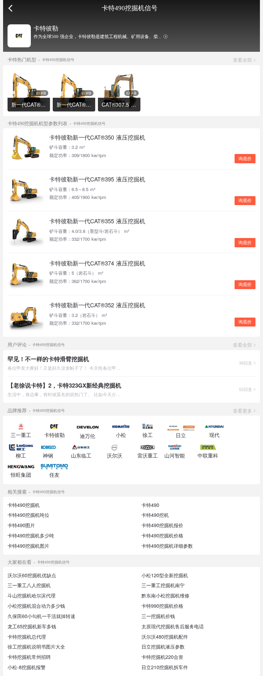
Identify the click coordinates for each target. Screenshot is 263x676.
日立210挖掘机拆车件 (164, 667)
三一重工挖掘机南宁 (163, 585)
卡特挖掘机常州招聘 (29, 656)
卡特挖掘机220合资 (162, 656)
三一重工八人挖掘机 (29, 585)
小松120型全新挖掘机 (164, 575)
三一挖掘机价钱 (158, 616)
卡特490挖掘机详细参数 (167, 545)
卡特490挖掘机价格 (162, 535)
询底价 (245, 158)
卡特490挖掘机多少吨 (31, 535)
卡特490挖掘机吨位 (28, 514)
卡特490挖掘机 (24, 504)
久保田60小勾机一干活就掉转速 (41, 616)
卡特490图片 (21, 525)
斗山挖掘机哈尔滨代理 (31, 595)
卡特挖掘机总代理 (27, 636)
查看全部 (242, 59)
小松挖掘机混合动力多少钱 (36, 605)
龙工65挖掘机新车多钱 (32, 626)
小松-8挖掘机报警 (27, 667)
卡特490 (150, 504)
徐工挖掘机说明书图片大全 (36, 646)
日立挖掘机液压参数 (163, 646)
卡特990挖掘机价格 (162, 605)
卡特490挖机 (155, 514)
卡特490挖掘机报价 (162, 525)
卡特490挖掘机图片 (28, 545)
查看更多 (242, 410)
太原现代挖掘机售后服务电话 (172, 626)
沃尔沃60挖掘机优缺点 (32, 575)
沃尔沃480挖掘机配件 (164, 636)
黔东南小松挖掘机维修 (165, 595)
